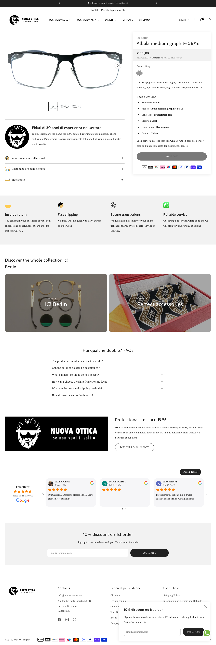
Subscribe (193, 631)
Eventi (114, 617)
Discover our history (134, 447)
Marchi (109, 19)
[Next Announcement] (156, 3)
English (182, 20)
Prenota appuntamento (113, 9)
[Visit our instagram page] (67, 619)
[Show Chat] (207, 633)
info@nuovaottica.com (70, 595)
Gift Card (128, 19)
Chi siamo (144, 19)
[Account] (194, 19)
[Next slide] (118, 65)
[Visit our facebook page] (59, 619)
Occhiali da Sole (58, 19)
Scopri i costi (122, 3)
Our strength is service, (175, 220)
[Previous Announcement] (59, 3)
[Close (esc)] (205, 606)
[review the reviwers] (92, 484)
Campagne (116, 623)
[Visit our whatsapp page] (75, 619)
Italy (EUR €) (11, 639)
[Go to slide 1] (122, 508)
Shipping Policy (171, 595)
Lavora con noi (119, 600)
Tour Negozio (118, 612)
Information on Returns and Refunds (182, 600)
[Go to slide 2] (125, 508)
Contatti (95, 9)
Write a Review (190, 472)
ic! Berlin (142, 37)
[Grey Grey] (139, 73)
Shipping (156, 57)
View (47, 314)
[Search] (209, 19)
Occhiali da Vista (86, 19)
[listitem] (108, 3)
